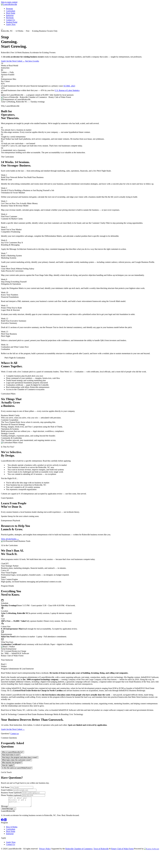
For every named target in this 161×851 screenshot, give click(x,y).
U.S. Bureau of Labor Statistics (67, 90)
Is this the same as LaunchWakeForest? (17, 768)
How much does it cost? (11, 755)
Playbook (10, 18)
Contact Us (10, 20)
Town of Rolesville (101, 849)
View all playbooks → (10, 539)
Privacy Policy (45, 849)
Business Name (11, 793)
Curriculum (10, 11)
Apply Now (11, 24)
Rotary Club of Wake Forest (122, 849)
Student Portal (11, 22)
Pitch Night (10, 13)
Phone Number (11, 795)
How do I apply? (8, 765)
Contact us (14, 733)
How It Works (11, 827)
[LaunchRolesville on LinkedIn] (5, 820)
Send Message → (8, 809)
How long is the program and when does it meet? (19, 757)
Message (4, 806)
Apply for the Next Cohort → (13, 61)
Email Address (7, 790)
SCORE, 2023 (69, 86)
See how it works (32, 61)
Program (9, 9)
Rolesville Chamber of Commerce (78, 849)
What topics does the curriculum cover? (16, 760)
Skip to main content (9, 2)
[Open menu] (2, 29)
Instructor (10, 15)
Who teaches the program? (12, 763)
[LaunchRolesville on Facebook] (2, 820)
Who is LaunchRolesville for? (12, 752)
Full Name (5, 787)
